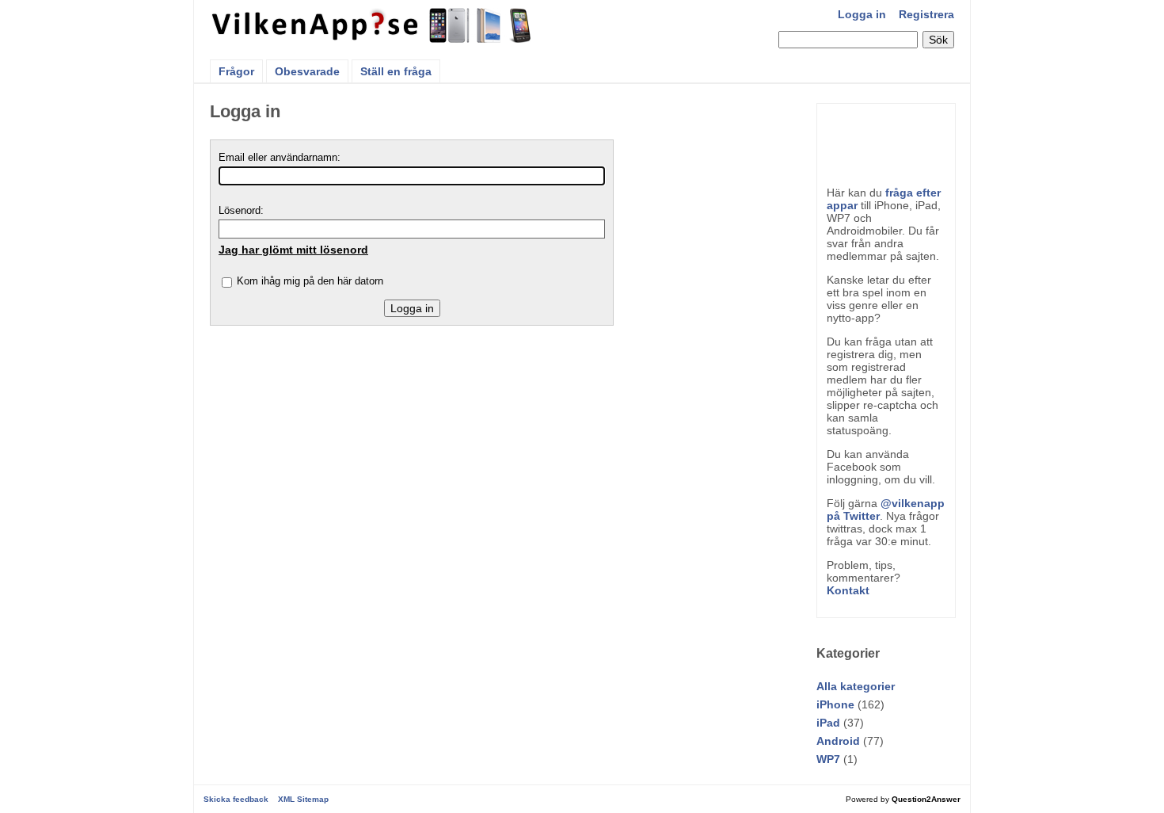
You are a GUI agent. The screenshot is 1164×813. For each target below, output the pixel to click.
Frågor (236, 71)
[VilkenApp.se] (372, 38)
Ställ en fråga (396, 71)
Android (838, 741)
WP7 (828, 759)
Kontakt (848, 590)
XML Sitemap (303, 799)
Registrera (926, 14)
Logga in (862, 14)
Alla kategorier (855, 686)
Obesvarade (307, 71)
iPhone (835, 704)
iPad (828, 722)
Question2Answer (926, 799)
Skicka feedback (236, 799)
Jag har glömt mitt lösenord (293, 249)
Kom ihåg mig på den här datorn (310, 281)
